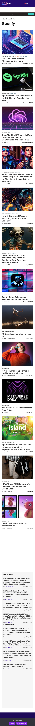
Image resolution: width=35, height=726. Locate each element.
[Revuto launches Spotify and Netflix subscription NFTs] (17, 354)
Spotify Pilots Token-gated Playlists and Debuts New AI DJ (16, 298)
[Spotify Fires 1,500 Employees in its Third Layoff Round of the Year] (17, 79)
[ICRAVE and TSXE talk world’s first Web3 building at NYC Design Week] (17, 467)
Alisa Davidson (7, 63)
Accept (12, 723)
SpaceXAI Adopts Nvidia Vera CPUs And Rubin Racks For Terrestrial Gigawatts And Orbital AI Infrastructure (17, 605)
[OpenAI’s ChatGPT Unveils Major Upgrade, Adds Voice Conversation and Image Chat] (17, 118)
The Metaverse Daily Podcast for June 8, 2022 (17, 409)
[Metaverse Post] (8, 3)
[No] (33, 722)
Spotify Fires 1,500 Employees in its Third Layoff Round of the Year (17, 98)
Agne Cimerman (7, 452)
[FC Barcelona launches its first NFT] (17, 317)
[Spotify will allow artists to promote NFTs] (17, 506)
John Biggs (6, 412)
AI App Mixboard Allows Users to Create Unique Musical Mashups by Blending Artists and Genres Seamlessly (17, 178)
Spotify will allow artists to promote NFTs (14, 524)
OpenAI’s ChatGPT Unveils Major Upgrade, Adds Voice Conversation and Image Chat (17, 137)
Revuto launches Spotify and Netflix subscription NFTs (15, 372)
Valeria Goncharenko (9, 338)
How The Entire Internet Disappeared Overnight (13, 60)
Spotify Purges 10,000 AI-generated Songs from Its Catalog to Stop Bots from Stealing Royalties (14, 259)
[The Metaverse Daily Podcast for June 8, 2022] (17, 391)
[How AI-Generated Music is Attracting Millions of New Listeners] (17, 199)
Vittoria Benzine (8, 491)
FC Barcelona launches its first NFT (16, 335)
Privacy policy (21, 723)
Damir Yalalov (7, 184)
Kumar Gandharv (8, 103)
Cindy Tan (6, 142)
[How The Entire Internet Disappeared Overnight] (17, 42)
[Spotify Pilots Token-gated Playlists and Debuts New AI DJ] (17, 280)
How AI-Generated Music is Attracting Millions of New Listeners (14, 218)
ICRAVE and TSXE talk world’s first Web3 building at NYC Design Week (16, 486)
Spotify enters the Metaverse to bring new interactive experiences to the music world (16, 447)
